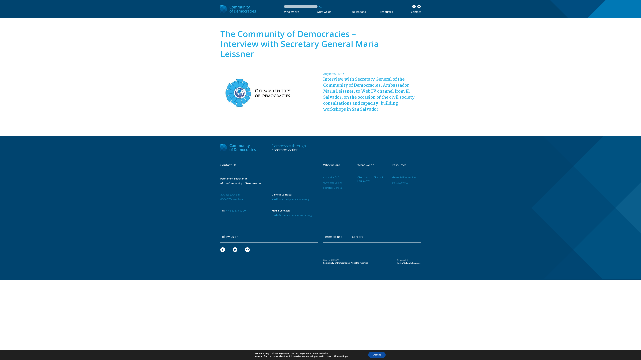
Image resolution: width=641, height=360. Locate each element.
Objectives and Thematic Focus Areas (370, 179)
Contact (416, 12)
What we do (324, 12)
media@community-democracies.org (292, 215)
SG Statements (400, 182)
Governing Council (332, 182)
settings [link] (343, 356)
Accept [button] (377, 354)
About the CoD (331, 177)
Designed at (402, 260)
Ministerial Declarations (404, 177)
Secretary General (332, 187)
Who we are (291, 12)
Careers (357, 236)
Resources (386, 12)
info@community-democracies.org (290, 199)
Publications (358, 12)
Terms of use (332, 236)
